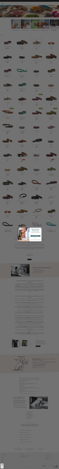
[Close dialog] (40, 228)
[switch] (2, 467)
